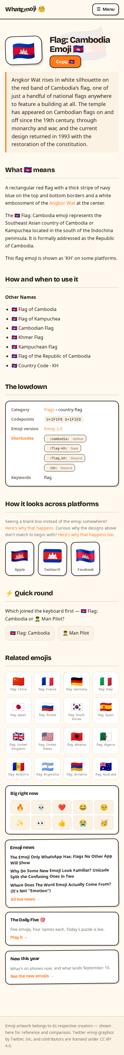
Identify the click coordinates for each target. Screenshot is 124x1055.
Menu (105, 9)
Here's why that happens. (30, 528)
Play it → (19, 937)
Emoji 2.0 (53, 428)
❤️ (62, 807)
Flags (49, 409)
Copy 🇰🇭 (65, 61)
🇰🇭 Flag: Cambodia (30, 633)
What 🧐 (25, 9)
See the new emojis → (32, 976)
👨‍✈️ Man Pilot (76, 633)
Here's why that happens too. (86, 534)
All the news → (25, 899)
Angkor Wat (62, 203)
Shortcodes (22, 438)
